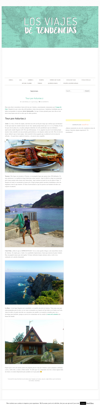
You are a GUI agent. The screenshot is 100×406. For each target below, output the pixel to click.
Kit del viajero (27, 83)
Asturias (25, 379)
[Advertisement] (50, 63)
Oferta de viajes (55, 80)
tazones (37, 380)
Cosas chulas (86, 80)
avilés (43, 379)
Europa (41, 80)
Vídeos (40, 83)
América (30, 80)
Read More (90, 403)
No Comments (44, 101)
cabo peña (49, 379)
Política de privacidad (70, 83)
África (11, 80)
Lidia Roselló (26, 101)
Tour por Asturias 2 (34, 98)
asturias (38, 379)
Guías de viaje (71, 80)
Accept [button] (83, 403)
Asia (20, 80)
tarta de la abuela (52, 314)
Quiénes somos (53, 83)
